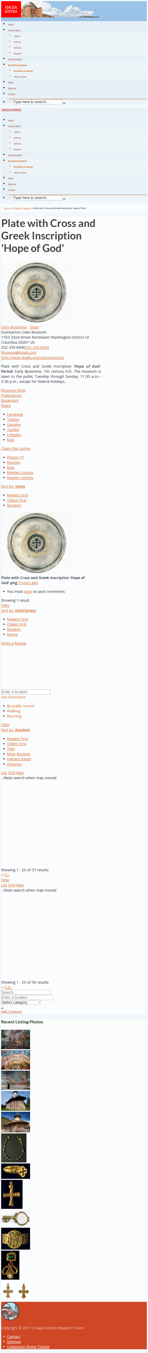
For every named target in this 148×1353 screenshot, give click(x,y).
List (4, 772)
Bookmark (9, 400)
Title (10, 748)
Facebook (15, 414)
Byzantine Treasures (23, 70)
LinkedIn (14, 434)
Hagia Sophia (14, 30)
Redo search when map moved (30, 777)
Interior (17, 41)
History (17, 36)
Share (6, 405)
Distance (14, 764)
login (28, 591)
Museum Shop (13, 390)
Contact (13, 1336)
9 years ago (28, 582)
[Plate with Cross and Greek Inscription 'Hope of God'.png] (37, 572)
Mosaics (17, 53)
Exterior (17, 47)
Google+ (14, 424)
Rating (12, 634)
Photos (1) (15, 457)
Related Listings (20, 472)
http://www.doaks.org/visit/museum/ (32, 357)
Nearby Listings (20, 477)
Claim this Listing (15, 448)
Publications (11, 395)
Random (14, 505)
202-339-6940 (37, 347)
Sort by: (13, 486)
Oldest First (17, 500)
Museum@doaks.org (18, 352)
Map (10, 467)
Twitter (13, 419)
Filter (5, 605)
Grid (11, 772)
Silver (34, 327)
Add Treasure (20, 76)
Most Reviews (18, 753)
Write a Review (13, 643)
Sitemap (14, 1341)
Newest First (17, 495)
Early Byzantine (14, 327)
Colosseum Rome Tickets (28, 1346)
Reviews (14, 462)
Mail (10, 439)
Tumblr (13, 429)
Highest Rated (19, 758)
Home (7, 208)
